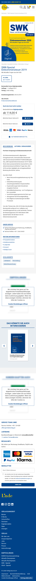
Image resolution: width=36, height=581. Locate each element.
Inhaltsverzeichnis (8, 242)
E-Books (4, 517)
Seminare (4, 521)
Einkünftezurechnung (9, 264)
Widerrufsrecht (5, 576)
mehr (28, 118)
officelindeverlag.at (8, 428)
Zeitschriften (5, 519)
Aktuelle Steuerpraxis (8, 558)
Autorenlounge (6, 548)
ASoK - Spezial (6, 565)
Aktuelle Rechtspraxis (8, 561)
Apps (3, 526)
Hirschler (4, 64)
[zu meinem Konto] (25, 8)
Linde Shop (15, 2)
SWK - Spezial (5, 563)
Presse (3, 546)
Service (3, 543)
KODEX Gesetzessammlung (10, 556)
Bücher (3, 514)
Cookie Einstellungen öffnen (18, 304)
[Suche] (21, 8)
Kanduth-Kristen (12, 64)
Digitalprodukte (6, 524)
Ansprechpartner (6, 539)
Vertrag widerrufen (26, 578)
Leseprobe (6, 244)
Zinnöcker (21, 64)
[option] (18, 346)
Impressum (4, 574)
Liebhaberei (7, 260)
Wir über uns (5, 536)
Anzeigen (4, 529)
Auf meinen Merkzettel (19, 137)
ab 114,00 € (6, 78)
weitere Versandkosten (10, 437)
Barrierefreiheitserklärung (17, 574)
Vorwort (6, 247)
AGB (28, 574)
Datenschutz (16, 576)
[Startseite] (5, 7)
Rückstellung (16, 260)
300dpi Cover (7, 249)
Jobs (3, 541)
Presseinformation (9, 240)
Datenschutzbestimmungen (23, 478)
